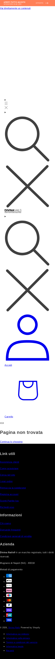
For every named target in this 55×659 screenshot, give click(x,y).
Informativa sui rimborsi (17, 634)
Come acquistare (9, 468)
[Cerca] (27, 159)
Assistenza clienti (9, 462)
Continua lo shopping (11, 441)
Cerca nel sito (7, 475)
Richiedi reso (7, 507)
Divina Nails (14, 628)
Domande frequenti (10, 529)
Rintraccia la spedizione (13, 487)
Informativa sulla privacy (18, 638)
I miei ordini (6, 481)
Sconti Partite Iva (9, 500)
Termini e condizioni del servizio (21, 642)
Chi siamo (5, 523)
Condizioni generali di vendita (16, 536)
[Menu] (6, 104)
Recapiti (10, 651)
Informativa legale (15, 646)
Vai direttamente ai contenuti (15, 8)
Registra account (9, 494)
